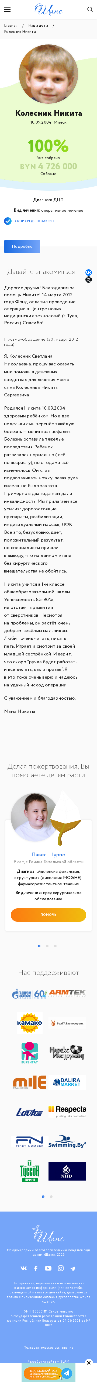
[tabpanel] (48, 862)
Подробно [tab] (22, 246)
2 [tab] (47, 946)
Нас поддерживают (48, 972)
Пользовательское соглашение (49, 1347)
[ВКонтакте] (88, 272)
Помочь (49, 915)
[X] (89, 279)
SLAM (64, 1361)
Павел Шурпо (48, 855)
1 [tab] (39, 946)
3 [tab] (55, 946)
